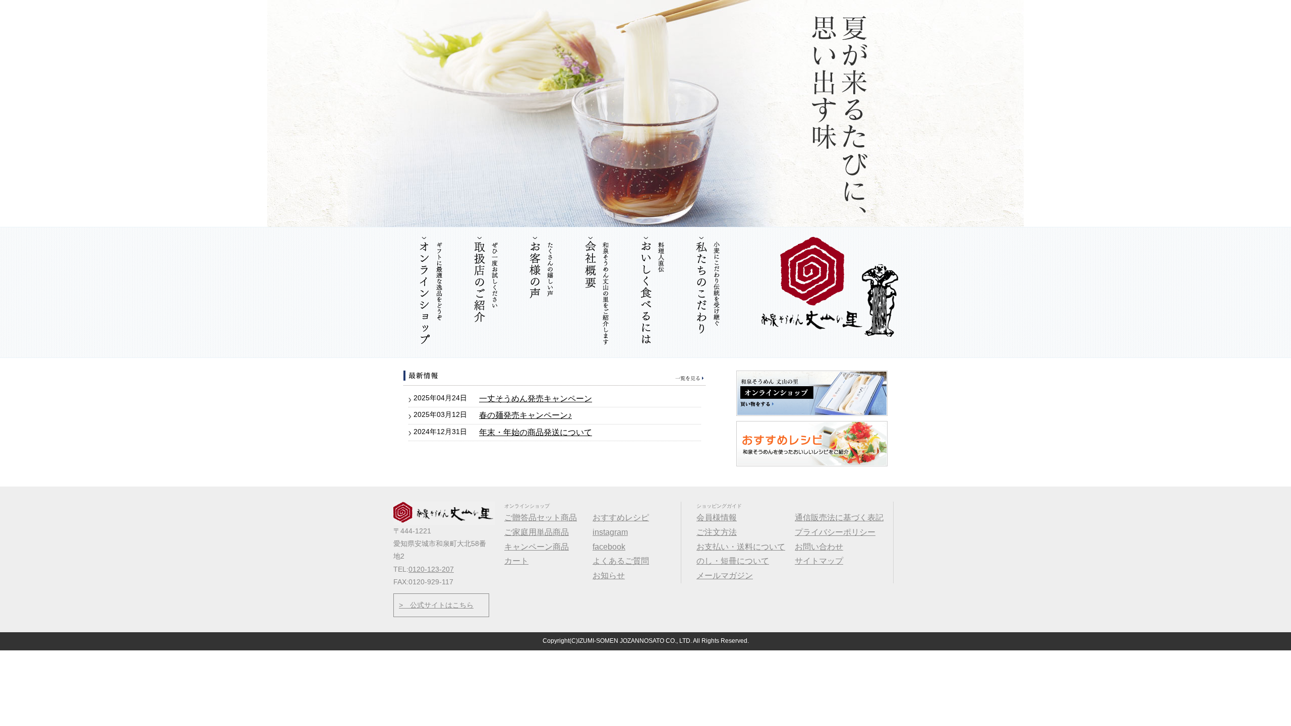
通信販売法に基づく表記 (839, 517)
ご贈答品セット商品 (540, 517)
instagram (610, 532)
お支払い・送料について (740, 546)
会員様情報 (716, 517)
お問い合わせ (819, 546)
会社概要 (597, 292)
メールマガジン (724, 575)
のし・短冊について (732, 561)
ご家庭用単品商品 (536, 532)
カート (516, 561)
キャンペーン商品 (536, 546)
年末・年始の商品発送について (535, 432)
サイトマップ (819, 561)
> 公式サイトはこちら (436, 605)
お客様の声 (542, 292)
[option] (645, 113)
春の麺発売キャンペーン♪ (525, 415)
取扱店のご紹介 (486, 292)
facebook (609, 546)
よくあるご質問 (621, 561)
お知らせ (554, 376)
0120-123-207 (431, 569)
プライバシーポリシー (835, 532)
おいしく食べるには (653, 292)
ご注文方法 (716, 532)
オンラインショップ (431, 292)
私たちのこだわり (708, 292)
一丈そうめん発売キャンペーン (535, 398)
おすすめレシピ (621, 517)
